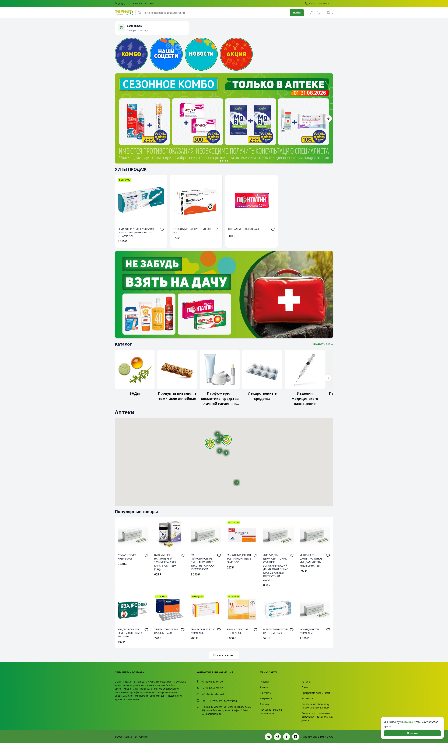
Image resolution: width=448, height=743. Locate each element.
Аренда (264, 704)
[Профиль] (318, 12)
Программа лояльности (316, 692)
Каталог (137, 3)
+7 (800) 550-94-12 (319, 3)
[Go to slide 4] (227, 161)
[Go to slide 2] (222, 161)
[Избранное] (311, 12)
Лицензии (266, 698)
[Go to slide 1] (220, 161)
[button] (210, 443)
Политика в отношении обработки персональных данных (317, 716)
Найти (297, 12)
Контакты (265, 692)
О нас (305, 687)
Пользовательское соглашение (271, 711)
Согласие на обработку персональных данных (315, 705)
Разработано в (317, 736)
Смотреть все (323, 344)
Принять (412, 733)
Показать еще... (224, 655)
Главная (265, 681)
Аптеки (149, 3)
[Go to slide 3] (225, 161)
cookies (408, 722)
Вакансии (307, 698)
